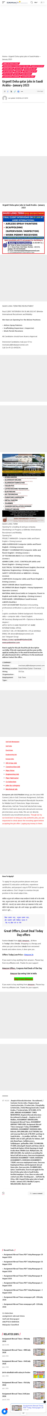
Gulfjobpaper (15, 1143)
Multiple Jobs (34, 1151)
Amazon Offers (8, 968)
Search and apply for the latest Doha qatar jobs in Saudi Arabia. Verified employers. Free (27, 1172)
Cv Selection (7, 1313)
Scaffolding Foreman (11, 76)
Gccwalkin (26, 1136)
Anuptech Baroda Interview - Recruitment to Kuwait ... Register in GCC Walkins (26, 1117)
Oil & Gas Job (8, 71)
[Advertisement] (23, 29)
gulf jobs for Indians (32, 1139)
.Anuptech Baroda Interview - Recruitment (26, 1101)
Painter (18, 71)
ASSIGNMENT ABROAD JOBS (27, 1120)
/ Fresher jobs (29, 1105)
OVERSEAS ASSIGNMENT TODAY (22, 1158)
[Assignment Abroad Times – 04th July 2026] (39, 1363)
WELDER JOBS (15, 1184)
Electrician (9, 750)
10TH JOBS (32, 1110)
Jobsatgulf (21, 1146)
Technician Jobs (28, 76)
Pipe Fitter (7, 74)
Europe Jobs (10, 759)
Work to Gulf (26, 1184)
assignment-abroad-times (13, 1316)
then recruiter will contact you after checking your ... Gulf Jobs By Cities (27, 1176)
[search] (31, 2)
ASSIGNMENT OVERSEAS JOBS (30, 1129)
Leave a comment (37, 1193)
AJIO (20, 941)
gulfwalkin (25, 1143)
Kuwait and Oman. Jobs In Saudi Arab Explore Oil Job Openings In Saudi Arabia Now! (27, 1148)
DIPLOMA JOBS (22, 1131)
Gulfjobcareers (28, 1141)
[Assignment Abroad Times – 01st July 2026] (39, 1384)
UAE (17, 1179)
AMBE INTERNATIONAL (10, 63)
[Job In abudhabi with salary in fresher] (39, 1374)
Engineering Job (11, 754)
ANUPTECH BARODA (10, 1322)
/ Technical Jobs (22, 1110)
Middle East (24, 1151)
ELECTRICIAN (34, 1131)
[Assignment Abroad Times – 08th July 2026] (39, 1352)
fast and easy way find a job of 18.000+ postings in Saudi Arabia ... (27, 1134)
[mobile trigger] (4, 2)
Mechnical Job (30, 68)
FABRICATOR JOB (37, 66)
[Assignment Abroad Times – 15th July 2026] (39, 1341)
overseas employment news (26, 1162)
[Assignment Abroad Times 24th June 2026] (39, 1396)
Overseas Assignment (36, 1155)
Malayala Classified (10, 1325)
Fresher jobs (8, 68)
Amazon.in (28, 954)
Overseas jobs (24, 1167)
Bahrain (13, 1131)
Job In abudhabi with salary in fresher (16, 1372)
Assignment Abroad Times (20, 1122)
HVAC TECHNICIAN (36, 1143)
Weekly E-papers (33, 1181)
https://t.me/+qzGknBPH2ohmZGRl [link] (17, 639)
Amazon (25, 941)
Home (4, 56)
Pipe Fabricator (30, 71)
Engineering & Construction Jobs (16, 66)
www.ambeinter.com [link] (11, 642)
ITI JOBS (13, 1146)
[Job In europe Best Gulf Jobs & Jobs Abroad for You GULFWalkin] (18, 2)
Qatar (16, 74)
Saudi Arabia (26, 74)
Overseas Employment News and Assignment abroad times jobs (27, 1165)
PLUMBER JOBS (35, 1167)
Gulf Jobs (19, 68)
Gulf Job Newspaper (12, 742)
